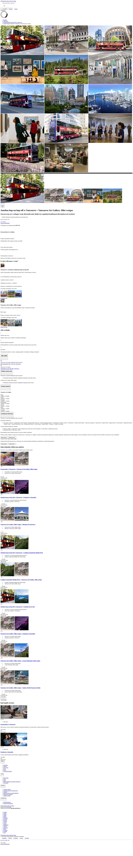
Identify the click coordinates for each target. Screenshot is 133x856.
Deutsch (5, 817)
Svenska (5, 831)
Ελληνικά (5, 818)
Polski (4, 828)
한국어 (5, 822)
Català (4, 813)
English (5, 812)
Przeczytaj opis (4, 298)
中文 (4, 832)
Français (5, 821)
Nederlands (5, 825)
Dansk (4, 816)
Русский (5, 830)
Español (5, 819)
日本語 (5, 826)
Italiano (5, 823)
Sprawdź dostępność (5, 223)
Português (5, 827)
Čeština (5, 814)
